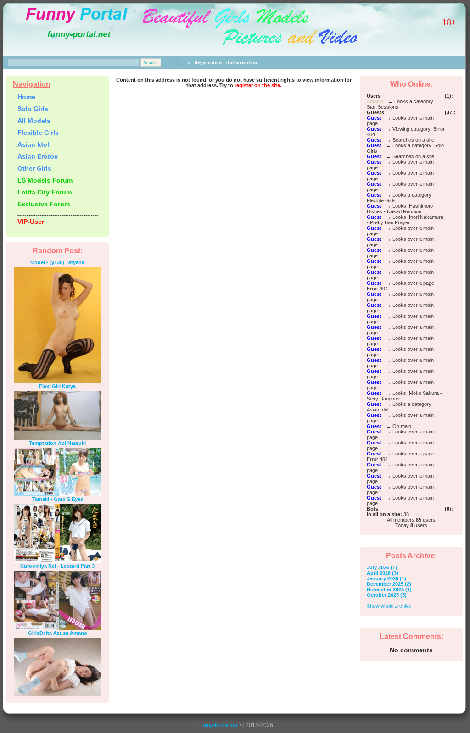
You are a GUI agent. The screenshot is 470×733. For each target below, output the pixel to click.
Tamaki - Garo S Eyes (57, 499)
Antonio (375, 101)
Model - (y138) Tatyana (57, 262)
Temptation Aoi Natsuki (57, 443)
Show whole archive (389, 606)
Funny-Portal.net (218, 725)
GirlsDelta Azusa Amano (57, 633)
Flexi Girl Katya (57, 386)
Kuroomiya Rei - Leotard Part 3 (57, 566)
